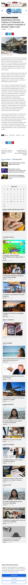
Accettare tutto (14, 575)
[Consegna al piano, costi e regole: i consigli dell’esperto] (14, 452)
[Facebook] (6, 34)
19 (11, 199)
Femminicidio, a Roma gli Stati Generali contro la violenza (12, 539)
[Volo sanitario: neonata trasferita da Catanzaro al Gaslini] (14, 389)
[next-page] (4, 181)
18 (7, 199)
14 (17, 196)
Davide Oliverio (5, 316)
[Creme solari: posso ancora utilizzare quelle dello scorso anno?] (14, 351)
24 (4, 201)
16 (23, 196)
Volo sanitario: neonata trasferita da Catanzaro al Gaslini (13, 398)
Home (2, 15)
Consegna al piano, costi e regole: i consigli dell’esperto (13, 460)
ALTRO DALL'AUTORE (17, 159)
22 (20, 199)
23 (23, 199)
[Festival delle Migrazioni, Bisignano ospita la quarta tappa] (14, 268)
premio (23, 135)
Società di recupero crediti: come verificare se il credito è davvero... (13, 479)
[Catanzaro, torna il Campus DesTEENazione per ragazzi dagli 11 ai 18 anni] (14, 247)
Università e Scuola (15, 17)
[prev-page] (2, 181)
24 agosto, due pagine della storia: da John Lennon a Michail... (14, 521)
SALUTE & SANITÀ (7, 343)
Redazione (4, 29)
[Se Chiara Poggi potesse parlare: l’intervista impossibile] (14, 413)
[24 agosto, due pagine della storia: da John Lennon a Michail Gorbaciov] (14, 513)
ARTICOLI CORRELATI (6, 159)
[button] (2, 10)
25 (7, 201)
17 (4, 199)
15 (20, 196)
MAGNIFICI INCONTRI (8, 404)
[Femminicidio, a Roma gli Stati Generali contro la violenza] (14, 531)
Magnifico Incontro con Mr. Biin (12, 439)
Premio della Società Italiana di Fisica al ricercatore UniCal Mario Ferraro (16, 177)
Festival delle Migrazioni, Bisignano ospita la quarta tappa (13, 276)
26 (11, 201)
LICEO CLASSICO (12, 135)
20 (14, 199)
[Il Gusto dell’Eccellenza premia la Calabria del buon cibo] (4, 164)
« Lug (4, 206)
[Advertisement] (14, 556)
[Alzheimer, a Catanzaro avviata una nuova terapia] (14, 369)
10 (4, 196)
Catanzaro (7, 15)
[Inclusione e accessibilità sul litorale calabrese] (14, 287)
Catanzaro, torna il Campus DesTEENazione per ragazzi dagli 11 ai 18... (14, 257)
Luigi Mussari (5, 424)
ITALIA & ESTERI (7, 485)
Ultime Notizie (8, 17)
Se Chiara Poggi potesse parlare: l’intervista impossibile (12, 421)
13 (14, 196)
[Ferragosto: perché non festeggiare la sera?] (14, 306)
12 (11, 196)
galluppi (6, 135)
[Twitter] (9, 34)
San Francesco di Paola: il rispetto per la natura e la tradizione (6, 152)
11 (7, 196)
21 (17, 199)
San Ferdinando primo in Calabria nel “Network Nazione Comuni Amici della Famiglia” (21, 152)
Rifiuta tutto (14, 582)
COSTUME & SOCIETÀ (8, 237)
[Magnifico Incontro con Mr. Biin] (14, 432)
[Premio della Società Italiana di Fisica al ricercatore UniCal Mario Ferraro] (4, 177)
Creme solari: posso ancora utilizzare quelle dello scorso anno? (14, 359)
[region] (14, 574)
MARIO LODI (18, 135)
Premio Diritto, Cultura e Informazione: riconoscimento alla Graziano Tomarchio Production (16, 170)
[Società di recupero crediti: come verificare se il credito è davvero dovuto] (14, 471)
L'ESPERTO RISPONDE (8, 444)
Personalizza (14, 578)
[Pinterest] (12, 34)
